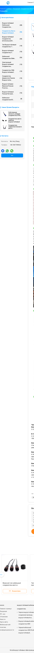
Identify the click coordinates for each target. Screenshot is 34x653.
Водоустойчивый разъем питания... (12, 93)
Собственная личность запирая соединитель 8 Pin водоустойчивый (14, 114)
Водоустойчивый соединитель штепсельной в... (12, 39)
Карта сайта (4, 622)
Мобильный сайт (5, 624)
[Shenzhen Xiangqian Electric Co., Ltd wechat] (11, 150)
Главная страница (5, 608)
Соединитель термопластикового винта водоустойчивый (15, 126)
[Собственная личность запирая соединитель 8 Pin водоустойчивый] (4, 114)
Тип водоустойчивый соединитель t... (12, 45)
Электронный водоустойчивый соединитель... (12, 64)
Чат (12, 155)
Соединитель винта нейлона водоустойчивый (14, 120)
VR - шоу (2, 614)
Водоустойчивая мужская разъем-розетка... (12, 86)
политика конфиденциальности (6, 629)
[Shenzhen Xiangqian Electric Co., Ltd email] (2, 150)
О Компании (4, 616)
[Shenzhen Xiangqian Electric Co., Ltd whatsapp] (7, 150)
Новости (2, 619)
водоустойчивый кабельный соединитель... (12, 25)
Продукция (3, 611)
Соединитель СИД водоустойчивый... (12, 71)
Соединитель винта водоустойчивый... (12, 32)
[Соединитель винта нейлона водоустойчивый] (4, 120)
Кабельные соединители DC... (12, 98)
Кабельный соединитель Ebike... (12, 57)
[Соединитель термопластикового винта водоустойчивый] (4, 127)
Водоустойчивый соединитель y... (12, 51)
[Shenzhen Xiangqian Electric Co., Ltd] (8, 3)
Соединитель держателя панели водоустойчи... (12, 78)
